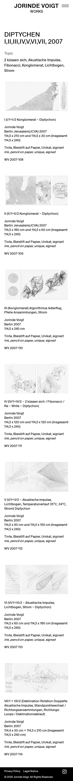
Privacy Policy (12, 771)
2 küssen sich (15, 60)
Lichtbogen (54, 65)
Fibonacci (12, 65)
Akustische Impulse (44, 60)
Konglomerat (32, 65)
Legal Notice (30, 771)
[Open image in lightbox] (36, 96)
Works (36, 11)
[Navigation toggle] (65, 6)
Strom (9, 70)
